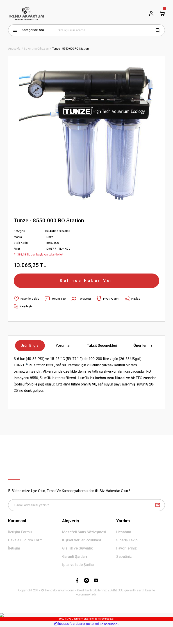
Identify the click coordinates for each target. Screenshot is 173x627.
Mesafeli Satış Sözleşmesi (84, 532)
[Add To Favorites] (26, 298)
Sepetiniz (124, 556)
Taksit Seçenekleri (102, 345)
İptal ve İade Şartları (79, 565)
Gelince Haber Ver (86, 280)
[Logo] (26, 13)
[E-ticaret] (86, 624)
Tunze (49, 237)
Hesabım (123, 532)
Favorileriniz (126, 548)
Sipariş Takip (127, 540)
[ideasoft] (63, 624)
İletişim (14, 548)
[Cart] (162, 13)
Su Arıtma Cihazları (57, 231)
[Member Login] (151, 13)
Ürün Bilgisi (29, 345)
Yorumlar (63, 345)
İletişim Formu (20, 532)
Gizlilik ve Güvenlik (77, 548)
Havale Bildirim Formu (26, 540)
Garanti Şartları (74, 556)
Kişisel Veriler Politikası (81, 540)
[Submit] (157, 505)
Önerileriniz (143, 345)
